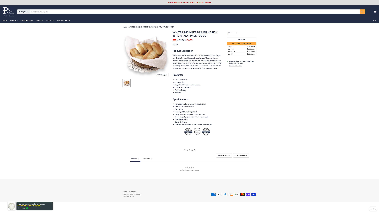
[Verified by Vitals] (27, 208)
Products (13, 20)
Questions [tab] (146, 159)
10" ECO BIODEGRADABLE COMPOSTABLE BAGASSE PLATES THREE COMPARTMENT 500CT (29, 205)
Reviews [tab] (134, 159)
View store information (235, 66)
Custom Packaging (27, 20)
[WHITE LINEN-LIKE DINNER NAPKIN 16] (126, 83)
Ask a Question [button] (225, 155)
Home (4, 20)
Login (374, 20)
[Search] (362, 11)
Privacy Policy (132, 191)
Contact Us (50, 20)
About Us (39, 20)
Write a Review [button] (242, 155)
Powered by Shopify (128, 196)
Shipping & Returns (63, 20)
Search (125, 191)
